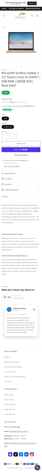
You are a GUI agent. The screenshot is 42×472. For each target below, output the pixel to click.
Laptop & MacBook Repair (13, 367)
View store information (12, 166)
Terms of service (10, 404)
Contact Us (8, 381)
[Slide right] (25, 66)
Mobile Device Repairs (11, 362)
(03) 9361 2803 (15, 427)
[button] (4, 15)
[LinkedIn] (26, 454)
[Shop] (10, 454)
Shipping (12, 102)
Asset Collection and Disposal (14, 376)
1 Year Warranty (9, 414)
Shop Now (32, 3)
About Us (7, 357)
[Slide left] (16, 66)
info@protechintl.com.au (18, 431)
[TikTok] (15, 454)
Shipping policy (9, 409)
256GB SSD (8, 127)
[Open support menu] (37, 467)
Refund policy (9, 395)
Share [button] (6, 197)
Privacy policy (9, 400)
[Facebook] (21, 454)
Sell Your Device (9, 372)
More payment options (21, 155)
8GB (5, 118)
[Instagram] (32, 454)
